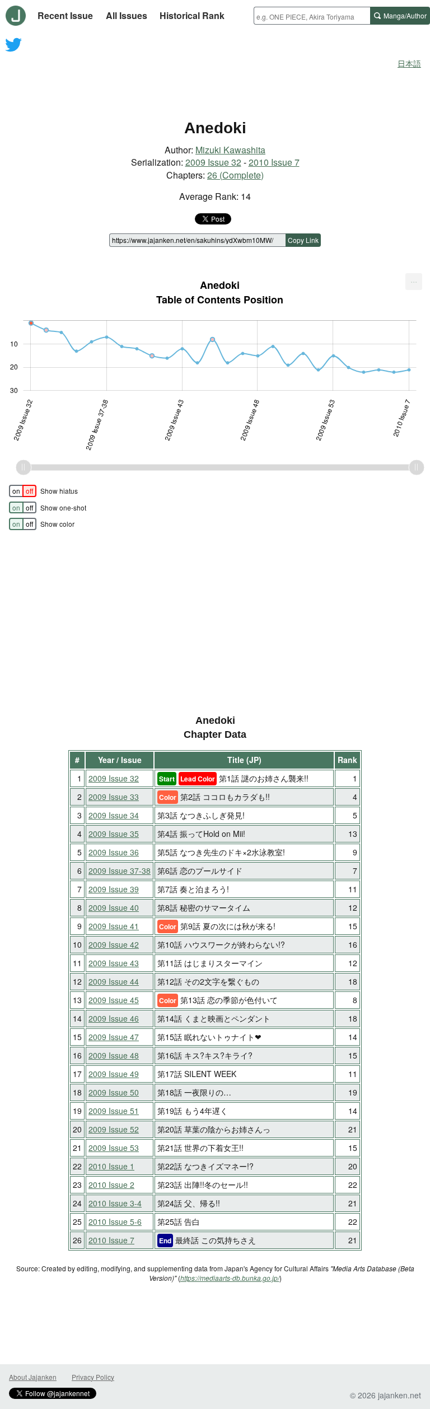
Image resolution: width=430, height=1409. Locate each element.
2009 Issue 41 (113, 925)
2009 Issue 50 (113, 1092)
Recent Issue (65, 15)
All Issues (126, 15)
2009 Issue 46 (113, 1018)
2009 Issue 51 (113, 1110)
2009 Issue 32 (213, 162)
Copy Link (303, 240)
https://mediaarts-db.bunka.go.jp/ (229, 1277)
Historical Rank (192, 15)
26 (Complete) (235, 174)
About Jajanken (33, 1377)
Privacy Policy (93, 1377)
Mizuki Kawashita (230, 149)
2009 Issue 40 (113, 907)
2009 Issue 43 (113, 962)
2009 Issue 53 (113, 1147)
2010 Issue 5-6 (115, 1221)
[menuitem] (413, 281)
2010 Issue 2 (111, 1184)
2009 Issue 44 (113, 981)
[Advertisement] (215, 77)
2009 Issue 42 (113, 944)
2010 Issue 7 (274, 162)
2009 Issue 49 (113, 1073)
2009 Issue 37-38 (119, 870)
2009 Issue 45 (113, 999)
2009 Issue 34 (113, 815)
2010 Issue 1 (111, 1166)
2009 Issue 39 (113, 889)
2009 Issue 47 (113, 1036)
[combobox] (312, 16)
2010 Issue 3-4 (115, 1203)
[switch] (22, 491)
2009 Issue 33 (113, 796)
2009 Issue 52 (113, 1129)
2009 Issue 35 (113, 833)
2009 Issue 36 (113, 852)
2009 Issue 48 (113, 1055)
